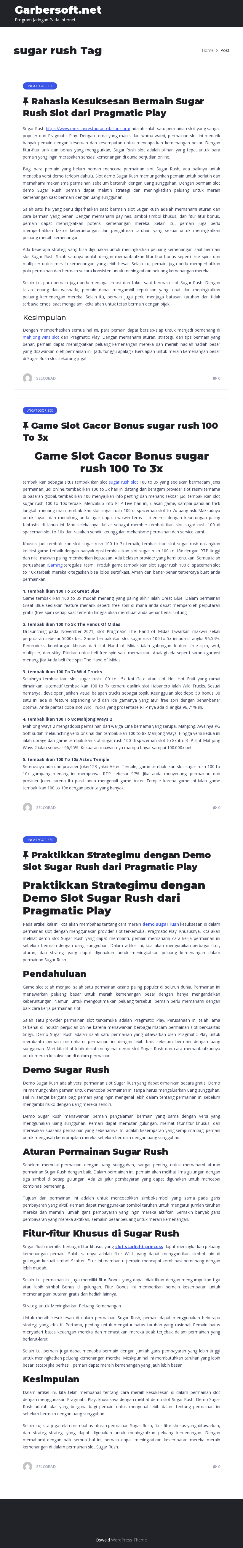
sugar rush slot (123, 482)
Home (208, 50)
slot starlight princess (139, 1246)
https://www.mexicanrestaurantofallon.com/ (88, 128)
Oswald (103, 1540)
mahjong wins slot (41, 337)
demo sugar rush (161, 924)
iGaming (55, 565)
